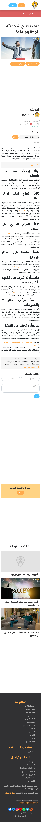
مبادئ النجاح (24, 124)
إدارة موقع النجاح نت (31, 367)
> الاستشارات (31, 732)
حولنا (31, 813)
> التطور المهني (30, 719)
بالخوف (16, 292)
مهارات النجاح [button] (18, 64)
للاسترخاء (22, 211)
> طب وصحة (31, 722)
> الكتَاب (33, 738)
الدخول (21, 5)
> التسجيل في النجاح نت (27, 771)
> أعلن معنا (32, 762)
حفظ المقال (33, 126)
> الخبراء (33, 735)
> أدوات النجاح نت (30, 741)
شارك (15, 137)
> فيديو (33, 728)
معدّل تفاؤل (17, 267)
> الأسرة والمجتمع (29, 725)
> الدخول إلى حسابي (29, 775)
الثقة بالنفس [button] (32, 64)
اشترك (20, 493)
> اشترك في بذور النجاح (27, 768)
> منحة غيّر (32, 751)
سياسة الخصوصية (23, 813)
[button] (20, 165)
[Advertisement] (20, 87)
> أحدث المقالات (30, 706)
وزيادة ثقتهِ (5, 233)
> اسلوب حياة (31, 716)
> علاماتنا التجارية (30, 778)
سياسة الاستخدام (13, 813)
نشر (36, 396)
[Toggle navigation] (5, 5)
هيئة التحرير (28, 114)
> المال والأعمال (30, 712)
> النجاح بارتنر (31, 765)
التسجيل (13, 5)
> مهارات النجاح (30, 709)
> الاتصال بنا (32, 781)
